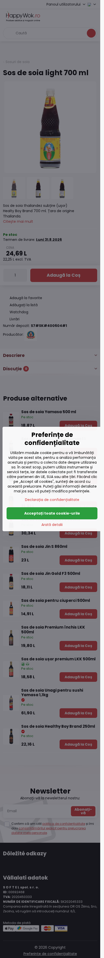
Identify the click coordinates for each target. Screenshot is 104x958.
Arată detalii (52, 524)
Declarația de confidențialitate (52, 499)
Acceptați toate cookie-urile (52, 513)
